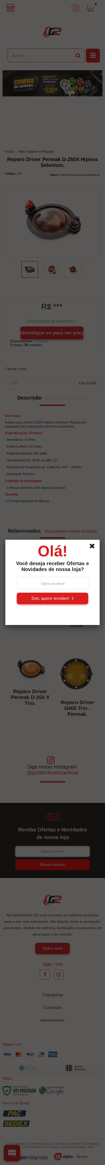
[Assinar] (52, 598)
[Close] (93, 546)
